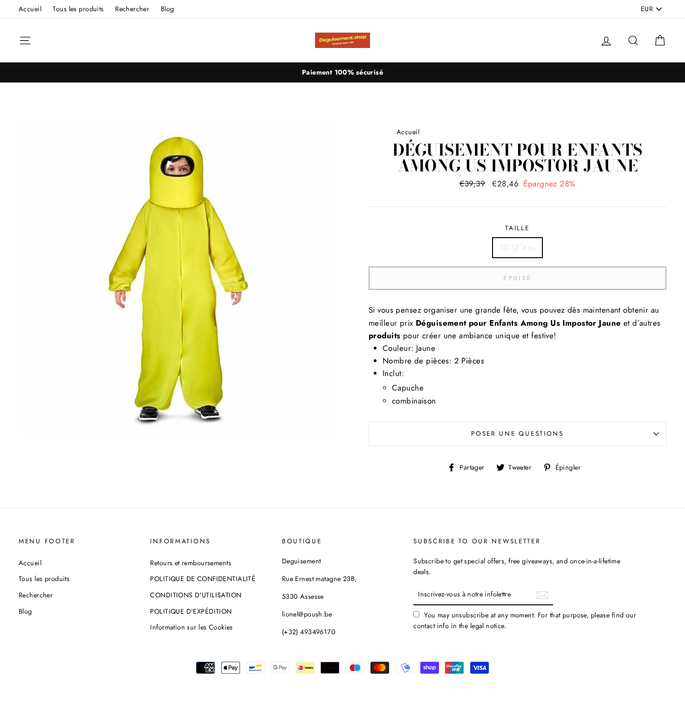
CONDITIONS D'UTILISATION (195, 595)
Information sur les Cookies (191, 627)
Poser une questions (517, 433)
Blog (167, 9)
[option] (342, 72)
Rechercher (132, 9)
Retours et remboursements (190, 563)
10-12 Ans (517, 247)
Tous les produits (78, 9)
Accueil (30, 9)
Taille (517, 228)
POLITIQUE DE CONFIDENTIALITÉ (202, 578)
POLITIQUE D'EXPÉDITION (191, 611)
